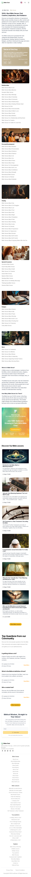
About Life (15, 773)
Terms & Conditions (20, 870)
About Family (15, 765)
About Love (15, 759)
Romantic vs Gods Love (15, 825)
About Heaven (15, 779)
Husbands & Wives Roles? (15, 831)
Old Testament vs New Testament (15, 810)
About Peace (15, 777)
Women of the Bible (15, 808)
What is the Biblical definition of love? (14, 671)
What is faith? (15, 838)
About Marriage (15, 763)
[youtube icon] (13, 750)
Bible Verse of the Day (15, 846)
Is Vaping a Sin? (15, 800)
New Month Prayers (15, 794)
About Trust (15, 769)
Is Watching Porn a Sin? (15, 829)
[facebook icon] (2, 750)
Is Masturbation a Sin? (15, 840)
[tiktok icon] (7, 750)
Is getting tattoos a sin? (9, 653)
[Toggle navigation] (28, 2)
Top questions (15, 815)
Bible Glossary (15, 854)
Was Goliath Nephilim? (15, 804)
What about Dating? (15, 834)
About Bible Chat (15, 861)
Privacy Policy (9, 870)
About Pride (15, 771)
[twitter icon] (10, 750)
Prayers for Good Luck (15, 806)
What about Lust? (15, 819)
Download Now (15, 429)
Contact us (15, 863)
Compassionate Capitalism (15, 857)
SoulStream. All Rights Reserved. (20, 873)
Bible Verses (15, 756)
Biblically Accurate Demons (15, 788)
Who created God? (8, 687)
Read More (26, 665)
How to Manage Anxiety (15, 821)
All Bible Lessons (15, 848)
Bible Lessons (15, 785)
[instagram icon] (5, 750)
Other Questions (15, 705)
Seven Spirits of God (15, 802)
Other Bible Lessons (15, 624)
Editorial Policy (15, 865)
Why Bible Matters (15, 859)
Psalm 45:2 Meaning (15, 796)
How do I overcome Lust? (15, 836)
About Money (15, 767)
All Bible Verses (15, 850)
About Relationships (15, 761)
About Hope (15, 775)
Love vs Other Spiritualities (15, 827)
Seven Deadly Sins (15, 798)
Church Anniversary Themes (15, 792)
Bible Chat (6, 10)
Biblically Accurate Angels (15, 790)
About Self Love (15, 781)
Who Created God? (15, 823)
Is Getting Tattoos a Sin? (15, 817)
